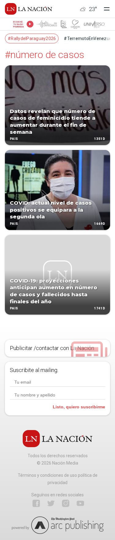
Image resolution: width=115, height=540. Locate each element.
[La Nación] (28, 9)
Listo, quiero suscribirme (79, 406)
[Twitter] (51, 503)
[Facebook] (36, 503)
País (14, 139)
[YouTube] (80, 503)
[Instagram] (66, 503)
